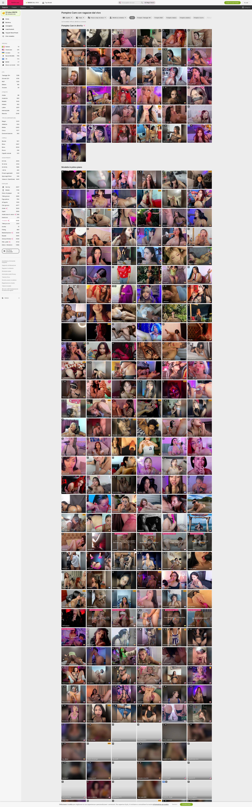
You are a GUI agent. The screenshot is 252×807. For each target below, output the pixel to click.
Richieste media (6, 271)
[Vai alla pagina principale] (15, 2)
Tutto (132, 17)
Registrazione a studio (8, 283)
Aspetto (68, 17)
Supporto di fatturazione (9, 265)
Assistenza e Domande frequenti (8, 261)
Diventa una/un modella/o (9, 280)
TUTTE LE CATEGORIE (9, 251)
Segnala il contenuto (8, 268)
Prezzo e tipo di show (97, 17)
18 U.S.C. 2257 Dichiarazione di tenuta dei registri (10, 289)
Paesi (80, 17)
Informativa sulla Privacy (9, 274)
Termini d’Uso (6, 277)
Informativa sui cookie (161, 804)
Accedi (246, 2)
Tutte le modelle (6, 286)
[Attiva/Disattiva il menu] (3, 2)
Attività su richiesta (118, 17)
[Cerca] (142, 2)
